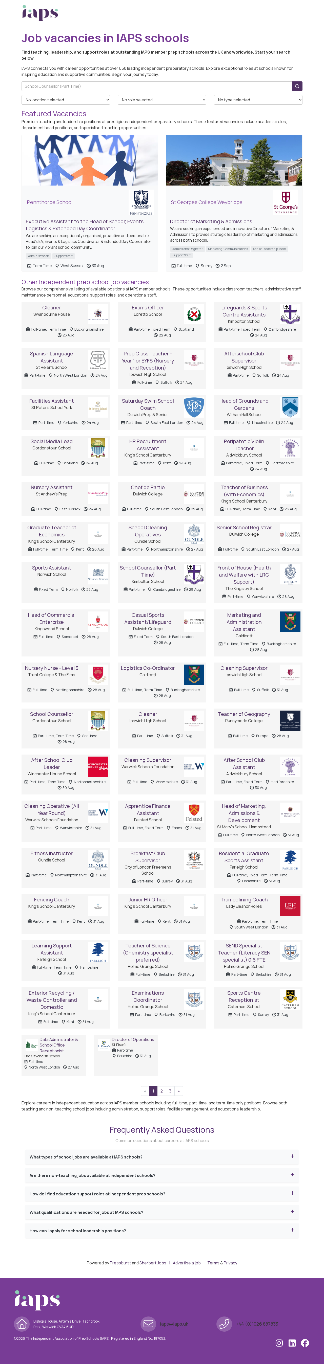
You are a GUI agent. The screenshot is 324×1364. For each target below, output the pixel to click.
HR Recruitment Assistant (148, 445)
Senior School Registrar (244, 527)
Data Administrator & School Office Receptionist (59, 1045)
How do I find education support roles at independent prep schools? (97, 1194)
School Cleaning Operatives (148, 531)
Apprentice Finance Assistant (148, 809)
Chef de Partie (148, 487)
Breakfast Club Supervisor (148, 857)
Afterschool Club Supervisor (244, 357)
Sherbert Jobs (152, 1263)
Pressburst (120, 1263)
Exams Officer (148, 307)
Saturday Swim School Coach (148, 404)
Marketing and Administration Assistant (244, 621)
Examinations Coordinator (148, 996)
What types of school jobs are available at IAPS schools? (86, 1157)
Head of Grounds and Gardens (244, 404)
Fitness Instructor (52, 853)
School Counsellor (51, 714)
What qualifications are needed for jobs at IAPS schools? (86, 1212)
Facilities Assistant (51, 400)
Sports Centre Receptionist (244, 996)
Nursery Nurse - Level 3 (51, 668)
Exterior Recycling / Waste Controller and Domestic (52, 999)
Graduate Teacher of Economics (51, 531)
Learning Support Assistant (51, 949)
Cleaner (51, 307)
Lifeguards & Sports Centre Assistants (244, 311)
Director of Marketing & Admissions (211, 221)
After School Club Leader (51, 763)
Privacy (230, 1263)
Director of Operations (133, 1039)
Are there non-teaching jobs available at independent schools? (92, 1175)
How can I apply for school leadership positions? (78, 1231)
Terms (213, 1263)
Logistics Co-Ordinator (148, 668)
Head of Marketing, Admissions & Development (244, 813)
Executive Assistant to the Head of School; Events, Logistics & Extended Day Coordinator (85, 225)
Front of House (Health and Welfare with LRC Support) (244, 574)
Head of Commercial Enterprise (51, 618)
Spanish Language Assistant (51, 357)
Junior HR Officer (148, 899)
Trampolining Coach (244, 899)
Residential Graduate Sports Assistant (244, 857)
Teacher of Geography (244, 714)
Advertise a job (187, 1263)
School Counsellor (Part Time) (148, 571)
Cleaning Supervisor (244, 668)
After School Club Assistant (244, 763)
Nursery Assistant (52, 487)
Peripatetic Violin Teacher (244, 445)
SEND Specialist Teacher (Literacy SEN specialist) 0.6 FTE (244, 952)
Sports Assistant (51, 567)
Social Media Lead (52, 441)
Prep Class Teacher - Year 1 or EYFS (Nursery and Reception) (148, 360)
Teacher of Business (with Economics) (244, 491)
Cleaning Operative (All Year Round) (51, 809)
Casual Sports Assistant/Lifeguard (147, 618)
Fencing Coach (51, 899)
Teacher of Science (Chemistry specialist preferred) (148, 952)
